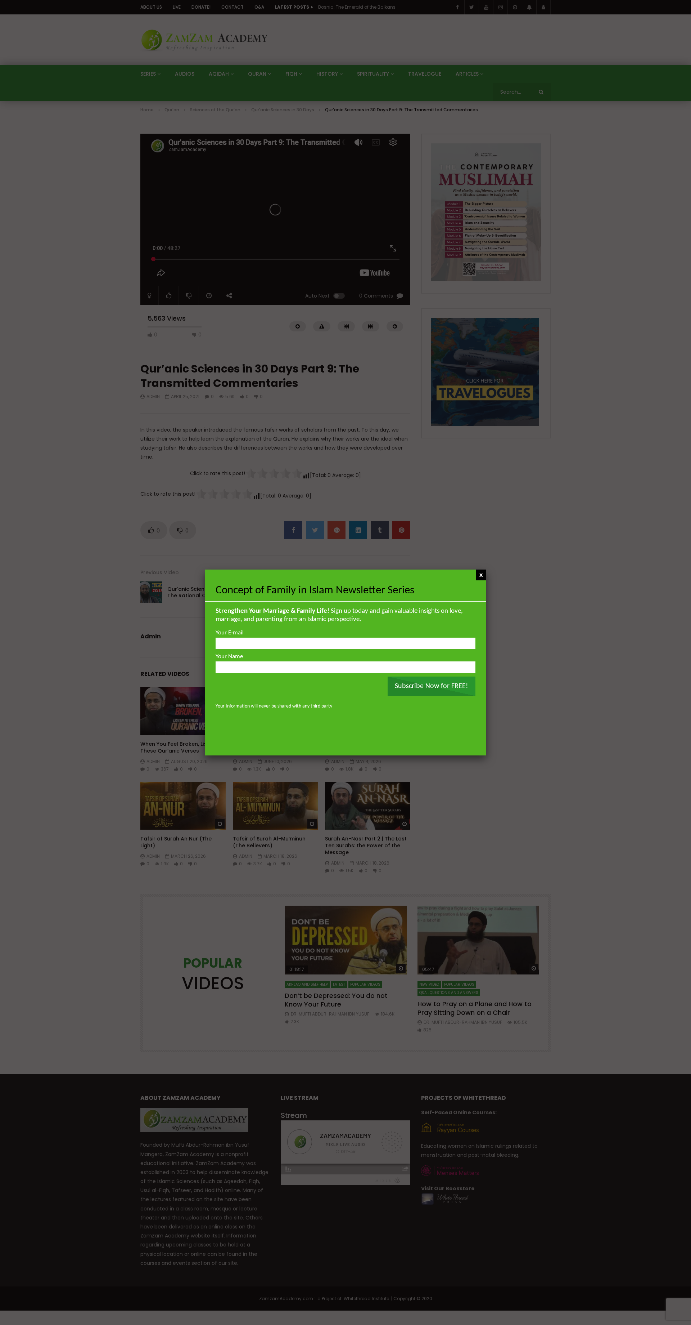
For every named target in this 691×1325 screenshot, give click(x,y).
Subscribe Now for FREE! (431, 686)
